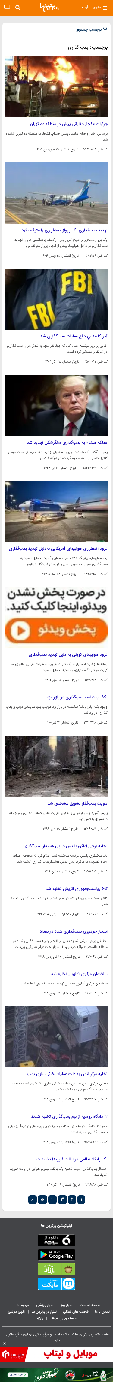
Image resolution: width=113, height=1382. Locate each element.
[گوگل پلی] (56, 1256)
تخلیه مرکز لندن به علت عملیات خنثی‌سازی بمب (67, 1074)
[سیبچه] (56, 1241)
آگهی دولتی (16, 1312)
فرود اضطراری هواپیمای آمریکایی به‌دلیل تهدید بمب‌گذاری (58, 549)
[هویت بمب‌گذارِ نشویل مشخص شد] (56, 766)
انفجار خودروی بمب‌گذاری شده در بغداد (74, 931)
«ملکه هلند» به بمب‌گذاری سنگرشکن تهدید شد (67, 443)
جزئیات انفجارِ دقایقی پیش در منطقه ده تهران (69, 124)
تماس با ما (103, 1312)
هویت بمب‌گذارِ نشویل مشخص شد (77, 803)
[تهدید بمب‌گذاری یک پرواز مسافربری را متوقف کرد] (56, 192)
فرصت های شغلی (76, 1312)
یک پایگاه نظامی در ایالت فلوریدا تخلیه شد (71, 1159)
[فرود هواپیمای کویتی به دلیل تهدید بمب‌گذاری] (56, 617)
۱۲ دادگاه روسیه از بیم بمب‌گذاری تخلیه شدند (69, 1117)
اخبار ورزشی (45, 1305)
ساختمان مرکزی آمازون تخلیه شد (79, 974)
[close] (4, 1343)
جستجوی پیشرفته (63, 1318)
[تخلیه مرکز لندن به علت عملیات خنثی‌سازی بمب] (56, 1036)
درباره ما (23, 1305)
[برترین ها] (49, 7)
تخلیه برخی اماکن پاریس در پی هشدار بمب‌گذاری (65, 846)
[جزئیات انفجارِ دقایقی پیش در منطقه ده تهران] (56, 86)
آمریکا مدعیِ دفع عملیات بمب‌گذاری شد (74, 336)
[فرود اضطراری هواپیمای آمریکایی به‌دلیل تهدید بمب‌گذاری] (56, 511)
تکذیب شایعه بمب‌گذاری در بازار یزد (77, 697)
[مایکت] (56, 1285)
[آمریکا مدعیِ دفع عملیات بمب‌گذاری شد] (56, 299)
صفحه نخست (90, 1305)
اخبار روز (67, 1305)
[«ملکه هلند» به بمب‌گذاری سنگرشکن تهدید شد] (56, 405)
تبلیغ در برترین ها (44, 1312)
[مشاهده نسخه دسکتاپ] (7, 7)
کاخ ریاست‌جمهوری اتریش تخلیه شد (77, 889)
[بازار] (56, 1270)
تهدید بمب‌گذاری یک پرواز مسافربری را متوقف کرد (65, 230)
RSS (40, 1318)
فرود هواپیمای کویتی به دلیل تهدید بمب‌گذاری (68, 655)
